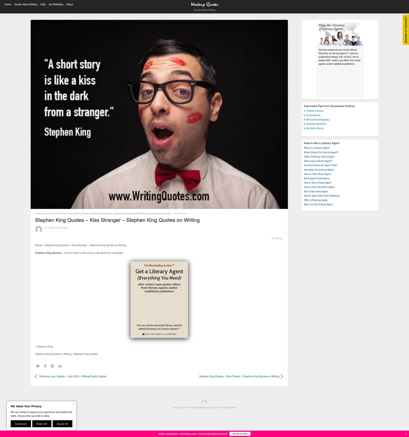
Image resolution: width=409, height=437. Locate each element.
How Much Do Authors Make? (319, 169)
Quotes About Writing (25, 4)
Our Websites (56, 4)
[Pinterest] (53, 366)
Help (42, 4)
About (69, 4)
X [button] (406, 434)
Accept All (62, 423)
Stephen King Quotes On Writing (130, 213)
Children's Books (314, 110)
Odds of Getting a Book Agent (319, 156)
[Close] (73, 404)
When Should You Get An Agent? (321, 152)
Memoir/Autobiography (317, 119)
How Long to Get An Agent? (318, 160)
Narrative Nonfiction (316, 123)
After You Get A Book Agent (318, 204)
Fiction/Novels (313, 115)
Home (7, 4)
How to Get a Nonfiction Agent (319, 186)
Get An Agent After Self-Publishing (321, 195)
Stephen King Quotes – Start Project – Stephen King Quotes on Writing (223, 376)
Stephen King (180, 213)
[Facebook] (46, 366)
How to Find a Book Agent (317, 174)
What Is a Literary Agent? (317, 147)
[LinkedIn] (60, 366)
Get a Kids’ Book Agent (316, 191)
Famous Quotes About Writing (50, 213)
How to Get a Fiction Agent (317, 182)
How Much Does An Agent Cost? (320, 165)
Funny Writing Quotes (78, 213)
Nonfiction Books (314, 128)
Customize (21, 423)
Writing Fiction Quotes (159, 213)
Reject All (42, 423)
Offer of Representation (316, 200)
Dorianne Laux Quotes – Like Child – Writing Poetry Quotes (73, 376)
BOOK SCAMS (240, 433)
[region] (41, 416)
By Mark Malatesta (56, 227)
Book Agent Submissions (316, 178)
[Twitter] (38, 366)
